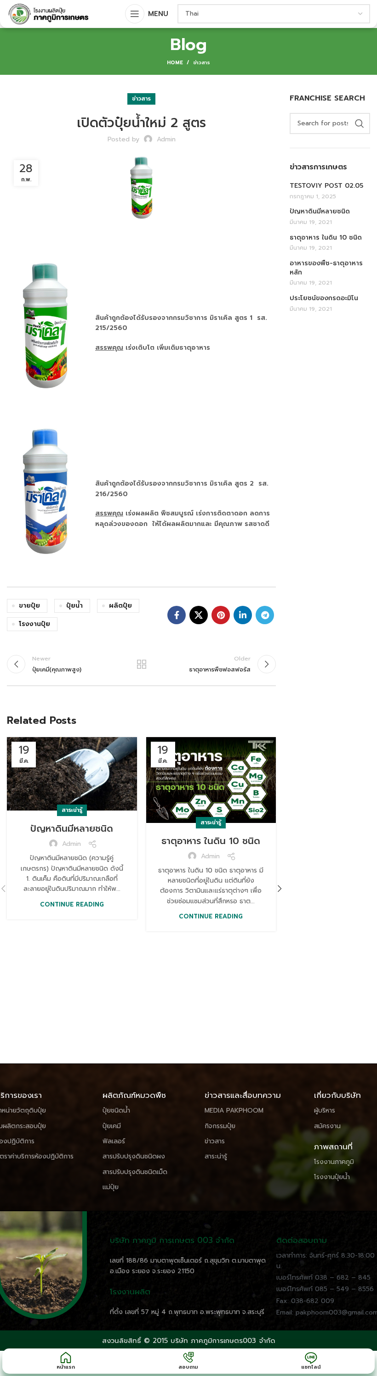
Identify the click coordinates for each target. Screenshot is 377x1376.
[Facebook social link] (176, 615)
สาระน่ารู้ (72, 810)
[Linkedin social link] (243, 615)
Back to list (141, 664)
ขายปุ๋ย (29, 605)
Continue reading (72, 904)
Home (175, 63)
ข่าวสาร (201, 63)
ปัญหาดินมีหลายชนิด (71, 828)
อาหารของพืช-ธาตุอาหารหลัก (326, 268)
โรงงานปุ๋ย (34, 624)
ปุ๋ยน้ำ (74, 605)
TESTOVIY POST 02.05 (326, 185)
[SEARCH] (359, 123)
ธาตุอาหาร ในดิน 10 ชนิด (210, 841)
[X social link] (198, 615)
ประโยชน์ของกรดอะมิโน (324, 298)
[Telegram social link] (265, 615)
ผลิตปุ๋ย (120, 605)
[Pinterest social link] (220, 615)
